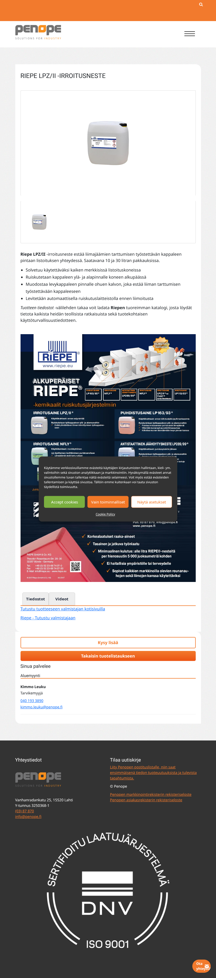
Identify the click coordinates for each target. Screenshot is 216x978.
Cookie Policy (105, 514)
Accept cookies (64, 502)
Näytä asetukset (151, 502)
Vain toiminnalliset (108, 502)
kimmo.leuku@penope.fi (42, 707)
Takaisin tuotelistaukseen (108, 656)
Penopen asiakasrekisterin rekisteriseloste (146, 800)
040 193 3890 (32, 700)
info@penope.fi (28, 816)
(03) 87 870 (24, 811)
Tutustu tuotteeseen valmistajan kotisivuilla (63, 609)
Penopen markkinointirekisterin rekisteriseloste (151, 794)
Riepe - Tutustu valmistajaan (48, 618)
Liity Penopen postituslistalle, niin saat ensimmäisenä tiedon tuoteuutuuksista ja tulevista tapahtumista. (153, 773)
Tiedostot (35, 598)
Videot (61, 598)
